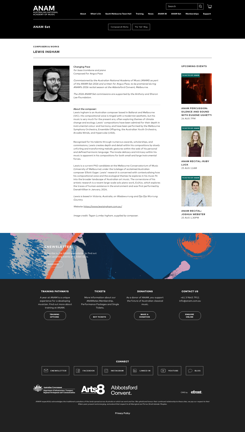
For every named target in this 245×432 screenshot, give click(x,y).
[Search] (200, 6)
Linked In (145, 371)
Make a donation (144, 316)
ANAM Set (176, 14)
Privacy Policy (122, 413)
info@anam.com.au (190, 301)
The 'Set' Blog (141, 27)
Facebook (89, 371)
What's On (95, 14)
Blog (198, 371)
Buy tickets (99, 317)
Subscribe (53, 264)
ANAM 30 (162, 14)
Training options (54, 316)
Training (140, 14)
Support (207, 14)
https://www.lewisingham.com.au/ (103, 206)
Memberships (192, 14)
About (83, 14)
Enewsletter (58, 371)
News (150, 14)
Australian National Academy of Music (49, 10)
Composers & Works (119, 27)
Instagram (117, 371)
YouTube (173, 371)
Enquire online (189, 316)
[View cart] (209, 6)
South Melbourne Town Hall (118, 14)
